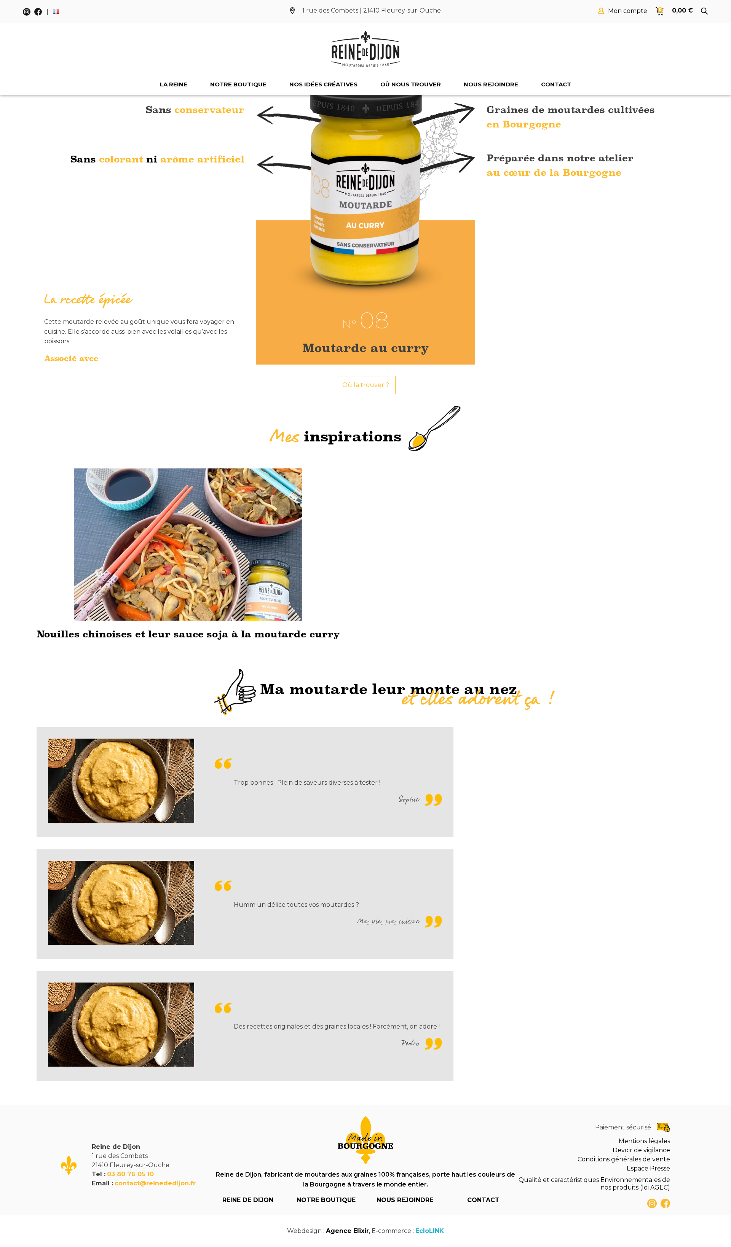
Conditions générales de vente (624, 1159)
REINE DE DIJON (247, 1200)
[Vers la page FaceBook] (665, 1203)
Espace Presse (648, 1168)
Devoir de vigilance (641, 1150)
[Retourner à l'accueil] (365, 49)
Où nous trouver (410, 84)
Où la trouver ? (365, 385)
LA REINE (173, 84)
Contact (556, 84)
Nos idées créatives (323, 84)
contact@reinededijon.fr (155, 1183)
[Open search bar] (704, 11)
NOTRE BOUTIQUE (326, 1200)
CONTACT (483, 1200)
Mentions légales (644, 1141)
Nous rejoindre (491, 84)
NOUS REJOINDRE (405, 1200)
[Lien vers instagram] (652, 1203)
